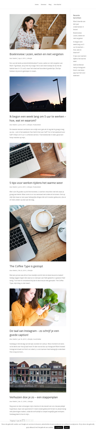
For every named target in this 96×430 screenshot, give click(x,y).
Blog (50, 4)
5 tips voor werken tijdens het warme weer (36, 183)
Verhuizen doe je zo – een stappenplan (34, 397)
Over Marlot (57, 4)
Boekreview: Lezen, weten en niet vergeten (36, 54)
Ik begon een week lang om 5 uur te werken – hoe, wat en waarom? (78, 47)
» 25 (31, 421)
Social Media (37, 339)
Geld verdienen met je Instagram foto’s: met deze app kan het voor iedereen (79, 70)
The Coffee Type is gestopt (26, 266)
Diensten (43, 4)
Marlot (15, 58)
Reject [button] (67, 427)
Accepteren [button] (59, 427)
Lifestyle (29, 58)
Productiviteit (37, 125)
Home (37, 4)
